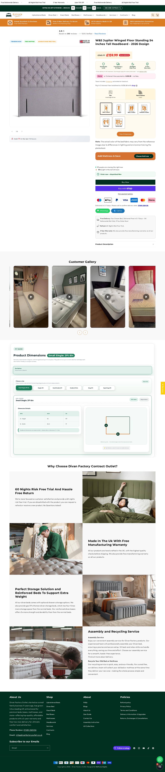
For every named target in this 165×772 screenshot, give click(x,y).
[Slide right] (21, 131)
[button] (53, 15)
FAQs (85, 702)
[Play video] (31, 297)
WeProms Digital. (101, 767)
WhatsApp (104, 211)
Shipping (109, 81)
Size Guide (87, 714)
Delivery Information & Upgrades (133, 714)
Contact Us (87, 718)
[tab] (110, 94)
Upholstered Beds (53, 702)
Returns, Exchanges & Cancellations (134, 718)
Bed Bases (50, 714)
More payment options (125, 194)
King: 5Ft (90, 388)
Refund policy (125, 702)
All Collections (88, 726)
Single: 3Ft (41, 388)
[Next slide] (85, 332)
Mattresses (50, 718)
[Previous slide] (79, 332)
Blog (48, 734)
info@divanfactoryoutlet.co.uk (29, 735)
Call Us (119, 211)
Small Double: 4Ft (57, 388)
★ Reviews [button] (163, 388)
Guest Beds (50, 710)
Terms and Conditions (128, 710)
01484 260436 (143, 205)
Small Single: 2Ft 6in (24, 387)
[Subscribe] (47, 748)
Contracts (50, 730)
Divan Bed (50, 706)
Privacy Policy (125, 706)
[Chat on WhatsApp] (160, 759)
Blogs (85, 706)
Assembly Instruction (91, 722)
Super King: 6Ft (107, 388)
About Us (86, 710)
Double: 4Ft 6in (74, 388)
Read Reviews (100, 34)
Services (49, 726)
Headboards (51, 722)
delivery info (143, 71)
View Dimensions (125, 134)
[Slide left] (12, 131)
